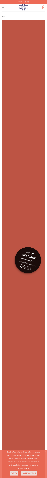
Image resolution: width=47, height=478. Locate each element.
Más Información (29, 473)
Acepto (14, 473)
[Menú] (3, 7)
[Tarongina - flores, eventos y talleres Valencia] (23, 7)
